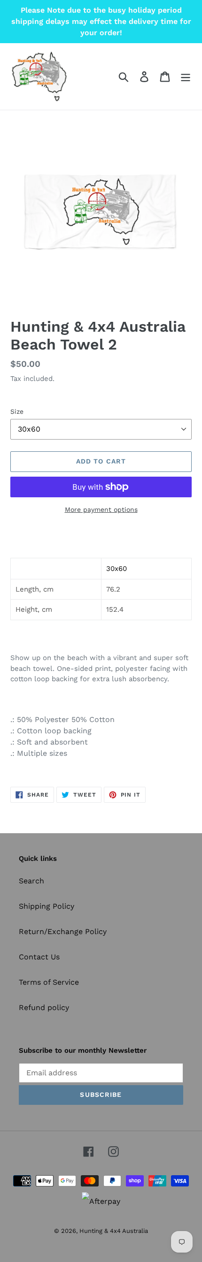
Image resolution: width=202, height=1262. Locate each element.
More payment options (101, 509)
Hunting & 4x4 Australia (113, 1230)
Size (16, 411)
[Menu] (185, 76)
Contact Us (39, 956)
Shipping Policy (46, 906)
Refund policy (44, 1007)
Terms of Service (49, 982)
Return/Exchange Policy (63, 931)
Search (31, 880)
